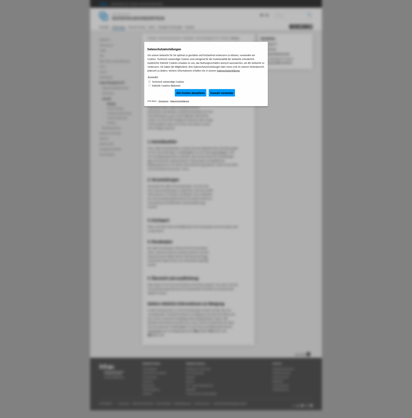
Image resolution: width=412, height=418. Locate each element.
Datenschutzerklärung (228, 70)
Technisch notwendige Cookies (168, 81)
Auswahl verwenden (221, 93)
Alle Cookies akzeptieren (190, 93)
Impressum (163, 100)
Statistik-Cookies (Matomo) (166, 85)
